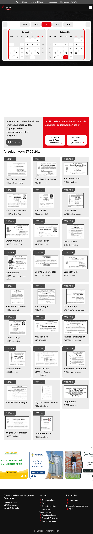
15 (22, 49)
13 (11, 49)
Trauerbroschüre (49, 506)
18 (38, 49)
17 (32, 49)
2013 (36, 25)
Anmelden (16, 142)
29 (22, 57)
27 (11, 57)
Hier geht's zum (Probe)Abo (76, 140)
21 (17, 53)
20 (11, 53)
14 (17, 49)
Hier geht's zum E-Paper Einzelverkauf (54, 140)
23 (27, 53)
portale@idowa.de (11, 508)
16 (27, 49)
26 (60, 57)
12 (60, 49)
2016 (68, 25)
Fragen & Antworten (50, 518)
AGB (71, 509)
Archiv (44, 503)
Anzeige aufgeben (49, 515)
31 (32, 57)
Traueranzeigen (48, 500)
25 (38, 53)
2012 (25, 25)
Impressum (73, 500)
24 (32, 53)
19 (60, 53)
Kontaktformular (49, 521)
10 (32, 44)
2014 (46, 25)
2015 (57, 25)
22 (22, 53)
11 (38, 44)
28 (17, 57)
